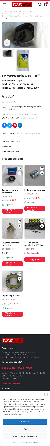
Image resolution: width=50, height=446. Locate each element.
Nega (25, 429)
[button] (46, 394)
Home (4, 11)
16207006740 (30, 194)
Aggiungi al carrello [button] (10, 211)
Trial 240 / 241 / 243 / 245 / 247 (13, 14)
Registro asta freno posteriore (11, 244)
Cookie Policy (14, 442)
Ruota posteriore (36, 16)
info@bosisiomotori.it (29, 118)
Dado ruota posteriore (34, 190)
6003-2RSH (7, 196)
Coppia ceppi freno (11, 295)
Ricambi (12, 11)
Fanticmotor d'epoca (25, 11)
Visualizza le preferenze (25, 436)
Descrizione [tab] (8, 133)
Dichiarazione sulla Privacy (30, 442)
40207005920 (8, 299)
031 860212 (8, 367)
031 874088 (25, 367)
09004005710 (8, 249)
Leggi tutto (34, 259)
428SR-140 (29, 249)
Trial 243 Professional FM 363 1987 (14, 16)
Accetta (25, 421)
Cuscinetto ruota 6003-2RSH (10, 191)
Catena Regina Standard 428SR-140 (33, 244)
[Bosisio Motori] (22, 4)
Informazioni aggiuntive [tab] (28, 133)
